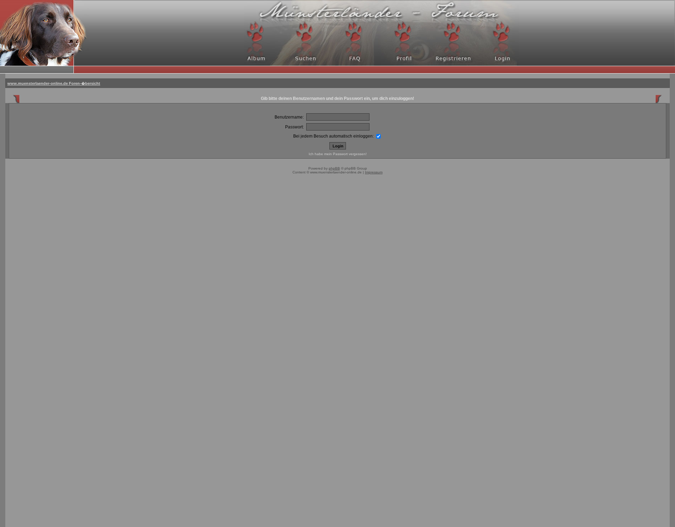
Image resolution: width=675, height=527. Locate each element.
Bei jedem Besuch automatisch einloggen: (334, 136)
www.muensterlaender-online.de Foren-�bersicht (53, 83)
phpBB (334, 168)
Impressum (373, 172)
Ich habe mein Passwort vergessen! (338, 154)
